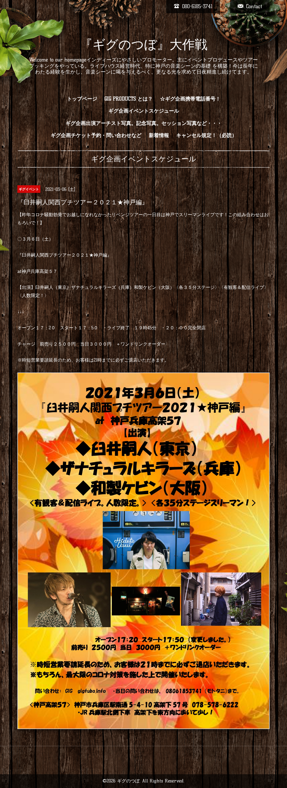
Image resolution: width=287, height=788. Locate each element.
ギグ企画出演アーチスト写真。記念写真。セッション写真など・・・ (144, 123)
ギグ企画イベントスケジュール (143, 111)
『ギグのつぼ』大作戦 (143, 44)
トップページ (82, 99)
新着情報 (159, 135)
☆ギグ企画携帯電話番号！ (190, 99)
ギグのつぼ (128, 781)
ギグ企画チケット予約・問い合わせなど (96, 135)
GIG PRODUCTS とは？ (129, 99)
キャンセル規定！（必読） (206, 135)
